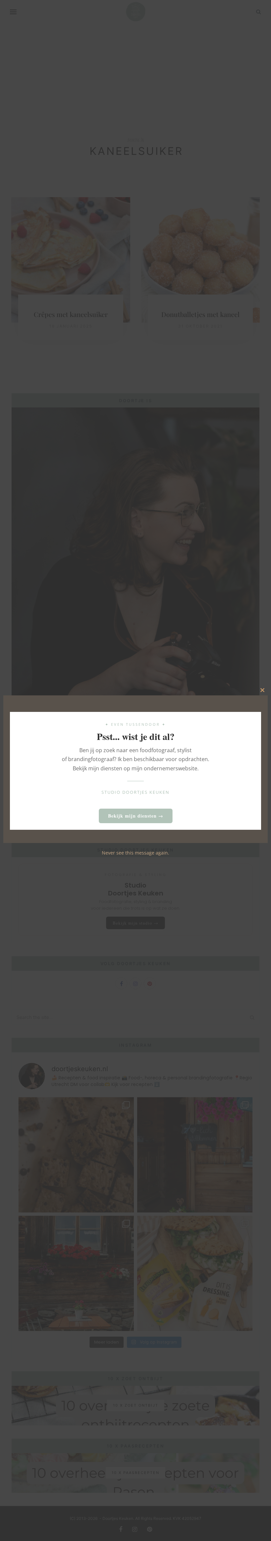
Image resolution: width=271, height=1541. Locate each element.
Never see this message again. (135, 853)
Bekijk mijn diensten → (135, 815)
